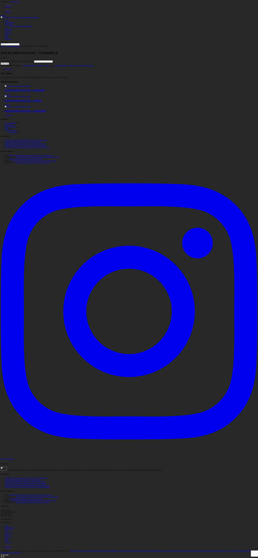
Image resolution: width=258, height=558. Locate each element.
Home (7, 21)
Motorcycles (9, 24)
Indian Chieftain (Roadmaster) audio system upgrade (26, 159)
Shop (6, 37)
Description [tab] (8, 69)
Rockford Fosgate (87, 65)
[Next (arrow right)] (3, 556)
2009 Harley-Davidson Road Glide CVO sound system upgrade (25, 144)
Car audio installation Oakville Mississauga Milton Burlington (136, 551)
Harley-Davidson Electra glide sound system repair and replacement (30, 155)
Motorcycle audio (10, 127)
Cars (6, 28)
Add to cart (5, 63)
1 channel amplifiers (28, 65)
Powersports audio (11, 130)
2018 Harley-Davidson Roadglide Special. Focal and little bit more (26, 140)
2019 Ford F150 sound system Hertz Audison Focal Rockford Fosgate (27, 147)
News (7, 35)
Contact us (8, 39)
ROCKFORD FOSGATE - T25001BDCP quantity (17, 61)
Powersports (9, 30)
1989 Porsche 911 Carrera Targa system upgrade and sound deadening (27, 487)
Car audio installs (10, 123)
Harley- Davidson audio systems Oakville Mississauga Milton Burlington (93, 551)
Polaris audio (13, 132)
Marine (7, 32)
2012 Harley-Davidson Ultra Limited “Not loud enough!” (23, 142)
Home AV (8, 33)
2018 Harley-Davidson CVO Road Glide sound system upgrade (25, 145)
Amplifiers (16, 46)
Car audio (9, 46)
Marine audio (9, 125)
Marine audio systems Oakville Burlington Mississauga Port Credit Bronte (179, 551)
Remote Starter (9, 22)
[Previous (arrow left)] (1, 556)
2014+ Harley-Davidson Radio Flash (20, 26)
